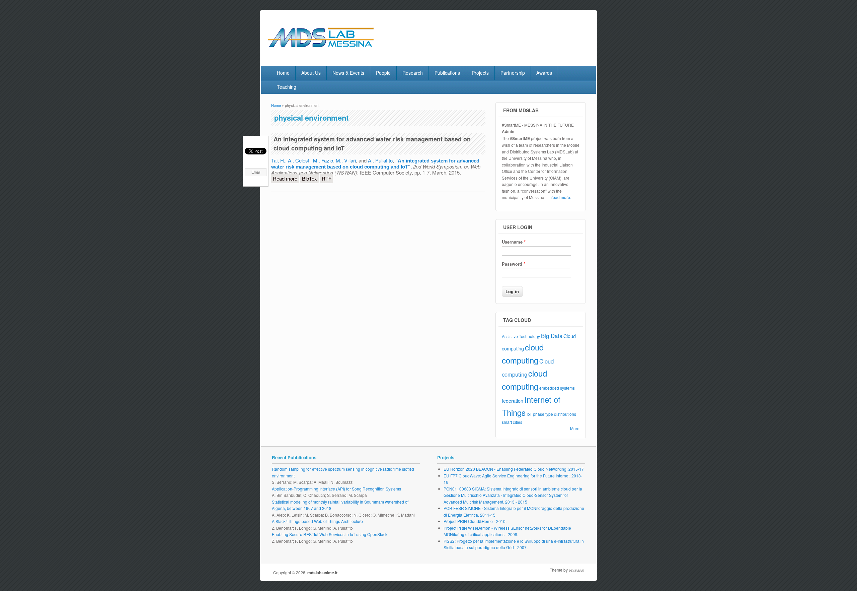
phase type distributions (554, 414)
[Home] (335, 51)
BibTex (309, 178)
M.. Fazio (323, 160)
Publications (447, 72)
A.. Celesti (299, 160)
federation (512, 400)
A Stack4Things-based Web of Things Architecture (317, 521)
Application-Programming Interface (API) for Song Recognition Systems (336, 488)
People (383, 72)
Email (255, 172)
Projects (480, 72)
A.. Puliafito (380, 160)
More (574, 428)
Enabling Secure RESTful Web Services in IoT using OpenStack (329, 534)
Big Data (551, 336)
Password (513, 264)
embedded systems (557, 388)
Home (283, 72)
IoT (529, 414)
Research (412, 72)
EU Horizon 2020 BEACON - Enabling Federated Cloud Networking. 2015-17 (514, 469)
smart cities (512, 422)
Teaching (286, 86)
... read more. (559, 197)
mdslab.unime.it (322, 573)
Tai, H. (278, 160)
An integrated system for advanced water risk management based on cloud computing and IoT (375, 164)
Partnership (512, 72)
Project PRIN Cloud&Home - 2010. (475, 521)
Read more (286, 179)
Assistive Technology (521, 336)
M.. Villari (346, 160)
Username (514, 242)
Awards (544, 72)
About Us (311, 72)
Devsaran (576, 570)
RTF (326, 178)
